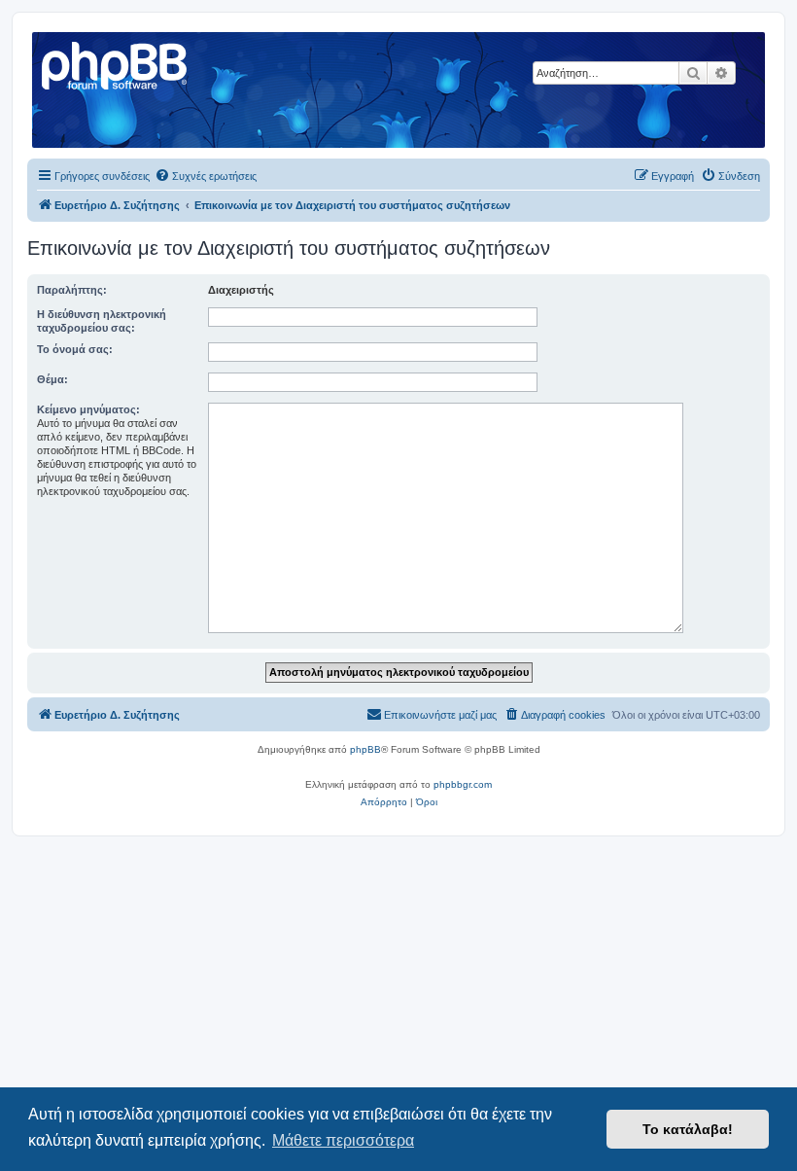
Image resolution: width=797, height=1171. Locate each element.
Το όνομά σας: (75, 349)
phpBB (365, 749)
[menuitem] (206, 176)
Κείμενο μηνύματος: (88, 409)
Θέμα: (52, 379)
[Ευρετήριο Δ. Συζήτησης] (115, 63)
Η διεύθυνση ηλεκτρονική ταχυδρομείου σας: (101, 321)
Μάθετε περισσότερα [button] (343, 1140)
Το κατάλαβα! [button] (687, 1129)
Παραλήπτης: (72, 290)
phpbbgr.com (462, 784)
